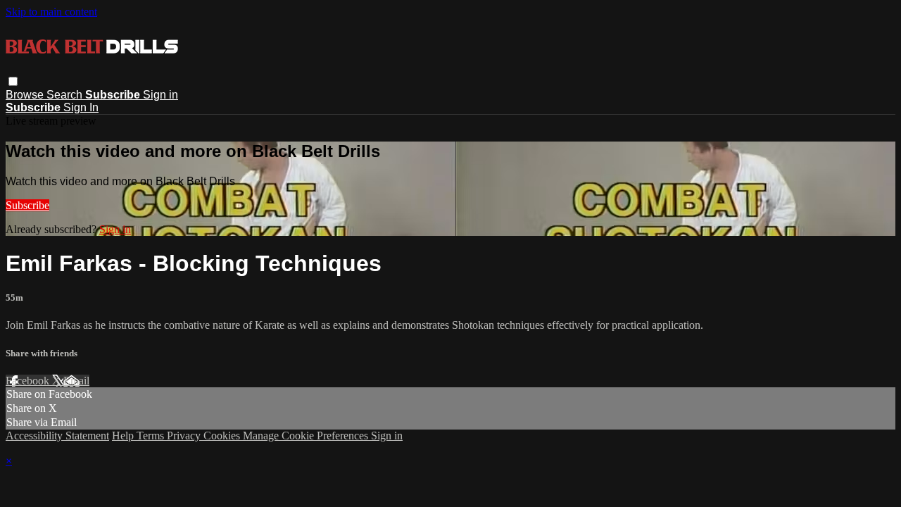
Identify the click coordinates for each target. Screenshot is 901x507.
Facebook (29, 381)
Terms (152, 436)
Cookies (223, 436)
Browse (26, 95)
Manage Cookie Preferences (307, 436)
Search (65, 95)
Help (124, 436)
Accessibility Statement (57, 436)
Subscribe (27, 205)
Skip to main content (51, 12)
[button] (13, 81)
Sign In (81, 107)
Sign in (160, 95)
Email (76, 381)
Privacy (185, 436)
